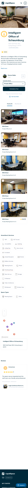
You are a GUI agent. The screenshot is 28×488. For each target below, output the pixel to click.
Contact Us (9, 477)
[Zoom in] (4, 310)
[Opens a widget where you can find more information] (21, 485)
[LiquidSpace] (8, 474)
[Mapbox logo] (4, 337)
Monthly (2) (18, 104)
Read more (4, 68)
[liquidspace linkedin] (3, 477)
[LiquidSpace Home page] (8, 3)
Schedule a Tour (14, 89)
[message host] (23, 76)
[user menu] (25, 3)
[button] (27, 17)
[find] (21, 3)
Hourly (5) (9, 104)
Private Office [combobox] (8, 83)
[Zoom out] (4, 314)
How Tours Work (15, 96)
